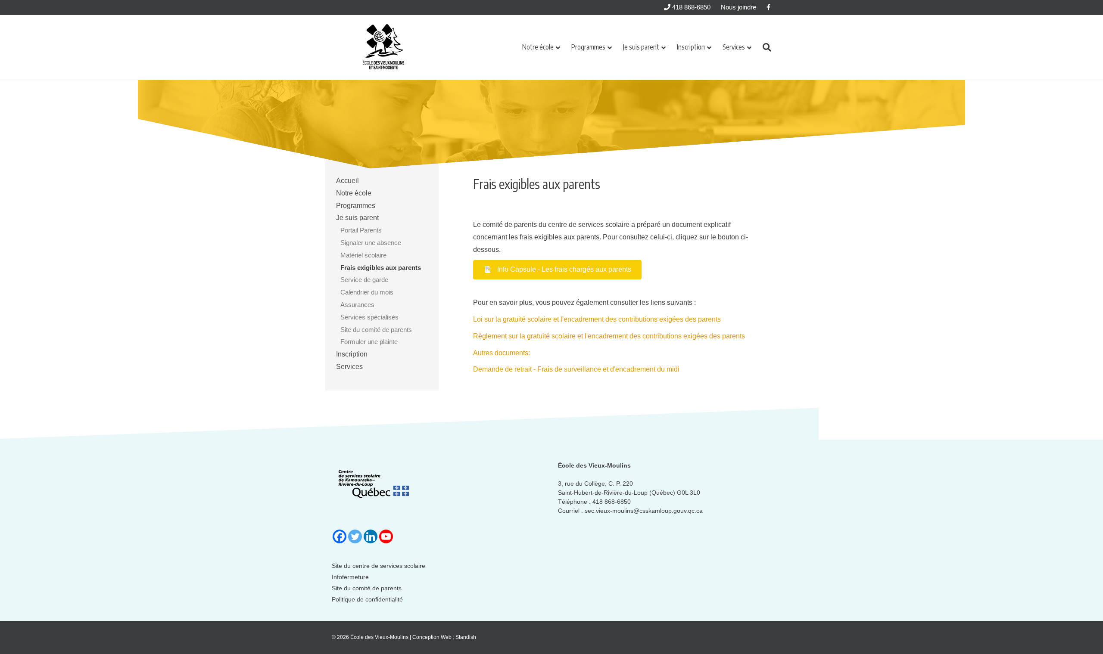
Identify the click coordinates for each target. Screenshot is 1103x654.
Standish (465, 637)
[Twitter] (355, 536)
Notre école (538, 47)
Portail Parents (361, 230)
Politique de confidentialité (367, 599)
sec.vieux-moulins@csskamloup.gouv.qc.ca (644, 510)
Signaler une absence (370, 242)
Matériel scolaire (363, 255)
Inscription (691, 47)
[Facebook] (339, 536)
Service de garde (364, 279)
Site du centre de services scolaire (378, 565)
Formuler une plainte (369, 341)
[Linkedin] (370, 536)
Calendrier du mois (366, 292)
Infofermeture (350, 576)
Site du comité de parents (376, 329)
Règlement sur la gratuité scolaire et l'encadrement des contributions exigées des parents (609, 336)
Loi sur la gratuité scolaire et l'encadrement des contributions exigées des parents (597, 319)
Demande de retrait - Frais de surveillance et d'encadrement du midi (576, 369)
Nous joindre (738, 7)
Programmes (588, 47)
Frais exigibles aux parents (380, 267)
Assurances (357, 304)
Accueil (347, 180)
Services (734, 47)
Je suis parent (641, 47)
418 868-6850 (690, 7)
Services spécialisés (369, 317)
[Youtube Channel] (386, 536)
